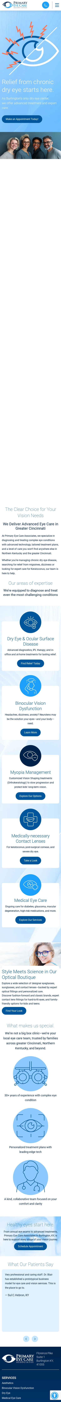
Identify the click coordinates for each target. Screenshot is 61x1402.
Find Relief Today (30, 663)
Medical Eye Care (11, 1398)
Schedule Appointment (30, 1246)
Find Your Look (14, 1010)
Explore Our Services (30, 919)
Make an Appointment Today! (22, 119)
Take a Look (30, 860)
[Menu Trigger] (57, 5)
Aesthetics (7, 1383)
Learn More (30, 732)
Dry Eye (6, 1393)
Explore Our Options (30, 796)
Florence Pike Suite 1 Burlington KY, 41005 (44, 1359)
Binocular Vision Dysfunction (18, 1388)
